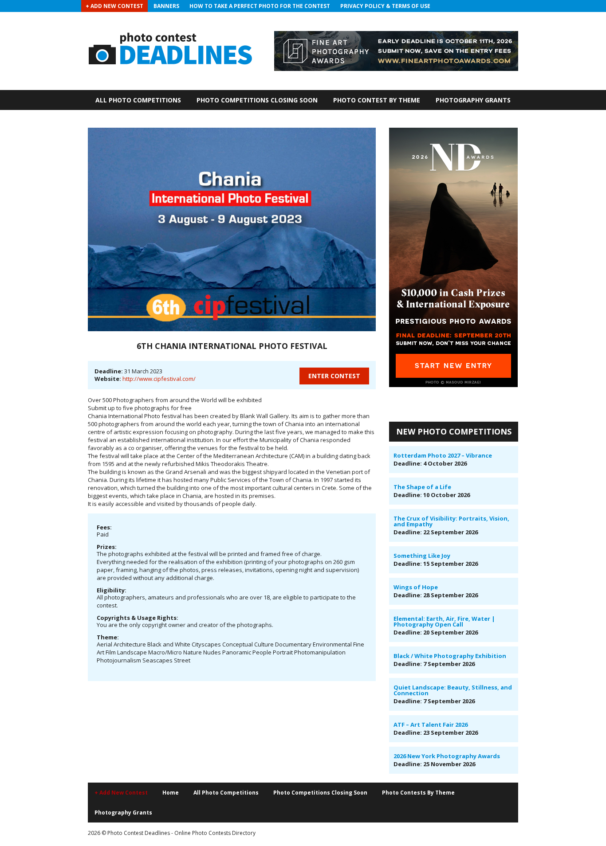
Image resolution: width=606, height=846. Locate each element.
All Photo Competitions (138, 100)
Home (170, 792)
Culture (264, 644)
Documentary (293, 644)
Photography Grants (473, 100)
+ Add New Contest (114, 6)
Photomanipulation (320, 652)
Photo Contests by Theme (418, 792)
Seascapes (157, 660)
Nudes (212, 652)
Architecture (130, 644)
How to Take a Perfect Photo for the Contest (259, 6)
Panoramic (236, 652)
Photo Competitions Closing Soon (257, 100)
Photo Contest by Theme (376, 100)
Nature (192, 652)
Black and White (168, 644)
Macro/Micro (165, 652)
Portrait (283, 652)
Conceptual (237, 644)
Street (182, 660)
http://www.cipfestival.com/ (159, 379)
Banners (166, 6)
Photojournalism (119, 660)
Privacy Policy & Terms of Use (385, 6)
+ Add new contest (121, 792)
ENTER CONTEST (334, 376)
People (262, 652)
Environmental (332, 644)
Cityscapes (206, 644)
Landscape (132, 652)
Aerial (104, 644)
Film (111, 652)
